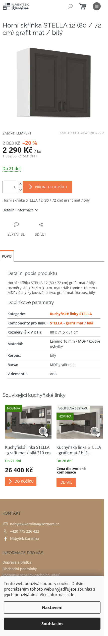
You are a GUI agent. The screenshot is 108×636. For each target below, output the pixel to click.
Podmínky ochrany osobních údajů (32, 575)
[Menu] (97, 6)
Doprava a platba (17, 562)
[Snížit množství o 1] (20, 190)
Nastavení (52, 607)
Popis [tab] (7, 256)
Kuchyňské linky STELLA (71, 313)
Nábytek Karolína (24, 538)
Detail (66, 482)
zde (71, 594)
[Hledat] (70, 6)
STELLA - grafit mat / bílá (71, 323)
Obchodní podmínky (20, 568)
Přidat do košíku (51, 186)
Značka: (17, 133)
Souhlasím (52, 623)
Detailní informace (18, 210)
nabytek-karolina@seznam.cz (34, 523)
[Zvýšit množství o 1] (20, 184)
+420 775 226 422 (24, 531)
